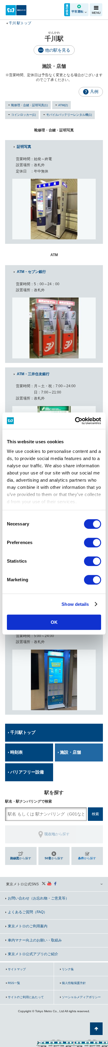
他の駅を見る (57, 50)
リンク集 (68, 969)
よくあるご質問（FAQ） (27, 912)
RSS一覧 (14, 983)
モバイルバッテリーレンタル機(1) (69, 114)
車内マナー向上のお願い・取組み (35, 940)
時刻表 (16, 752)
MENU (96, 12)
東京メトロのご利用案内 (27, 926)
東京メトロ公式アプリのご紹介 (33, 954)
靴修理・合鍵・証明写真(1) (29, 105)
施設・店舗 (70, 752)
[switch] (92, 542)
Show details (75, 604)
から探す (20, 858)
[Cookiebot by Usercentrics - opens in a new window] (76, 421)
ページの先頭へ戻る (96, 1028)
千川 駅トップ (20, 23)
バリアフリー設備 (27, 772)
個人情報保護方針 (74, 983)
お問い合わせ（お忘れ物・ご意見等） (38, 898)
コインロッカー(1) (23, 114)
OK (54, 622)
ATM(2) (63, 105)
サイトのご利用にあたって (26, 997)
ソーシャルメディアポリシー (81, 997)
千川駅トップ (22, 732)
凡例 (94, 91)
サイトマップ (17, 969)
